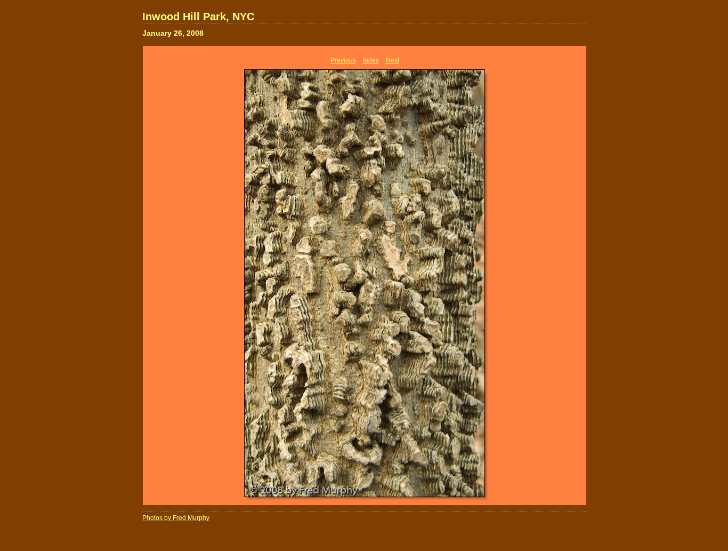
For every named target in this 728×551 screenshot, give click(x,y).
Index (371, 60)
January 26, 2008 (173, 33)
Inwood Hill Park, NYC (198, 16)
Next (392, 60)
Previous (343, 60)
